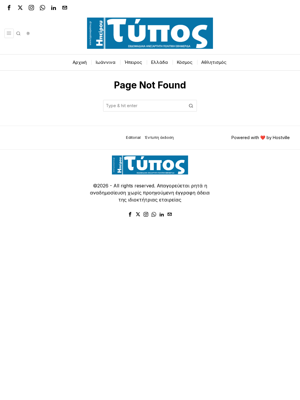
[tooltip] (9, 7)
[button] (191, 106)
